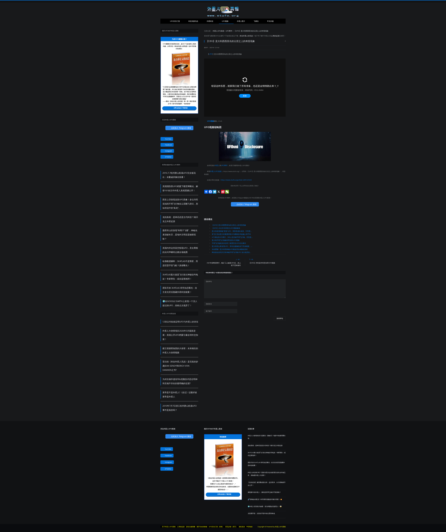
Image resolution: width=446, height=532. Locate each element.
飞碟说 (256, 21)
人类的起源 (275, 36)
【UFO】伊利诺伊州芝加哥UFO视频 (262, 262)
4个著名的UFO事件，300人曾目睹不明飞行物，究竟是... (232, 236)
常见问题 (270, 21)
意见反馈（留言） (231, 527)
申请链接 (249, 527)
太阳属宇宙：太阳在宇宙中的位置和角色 (261, 513)
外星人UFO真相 (218, 31)
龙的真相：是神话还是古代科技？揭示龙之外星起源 (265, 445)
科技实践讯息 (193, 21)
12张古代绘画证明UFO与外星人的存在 (180, 321)
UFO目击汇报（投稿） (216, 527)
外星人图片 (241, 21)
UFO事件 (229, 31)
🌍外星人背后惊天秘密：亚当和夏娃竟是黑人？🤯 (265, 506)
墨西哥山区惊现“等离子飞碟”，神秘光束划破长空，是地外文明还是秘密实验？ (179, 234)
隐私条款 (242, 527)
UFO (217, 36)
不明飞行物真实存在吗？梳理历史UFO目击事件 (229, 242)
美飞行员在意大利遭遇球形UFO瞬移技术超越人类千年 (231, 233)
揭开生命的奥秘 (202, 527)
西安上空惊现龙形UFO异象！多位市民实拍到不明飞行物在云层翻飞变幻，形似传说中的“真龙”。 (180, 203)
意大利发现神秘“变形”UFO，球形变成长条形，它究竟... (232, 230)
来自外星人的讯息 (246, 36)
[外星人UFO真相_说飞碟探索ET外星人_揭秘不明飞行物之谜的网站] (223, 11)
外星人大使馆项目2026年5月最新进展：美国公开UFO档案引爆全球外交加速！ (180, 335)
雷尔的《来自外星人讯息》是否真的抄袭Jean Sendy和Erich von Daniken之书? (180, 365)
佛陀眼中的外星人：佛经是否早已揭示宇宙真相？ (264, 492)
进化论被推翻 (190, 527)
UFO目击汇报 (175, 21)
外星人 (266, 36)
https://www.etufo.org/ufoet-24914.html (235, 179)
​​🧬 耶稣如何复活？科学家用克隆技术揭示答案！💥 (265, 499)
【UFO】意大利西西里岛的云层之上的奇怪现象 (229, 224)
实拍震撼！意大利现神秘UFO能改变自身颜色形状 (230, 248)
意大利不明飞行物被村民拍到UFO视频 (225, 239)
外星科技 (210, 21)
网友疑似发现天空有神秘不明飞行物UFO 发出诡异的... (231, 251)
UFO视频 (225, 21)
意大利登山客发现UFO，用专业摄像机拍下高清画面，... (232, 245)
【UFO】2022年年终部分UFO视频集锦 (226, 227)
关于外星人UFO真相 (168, 527)
